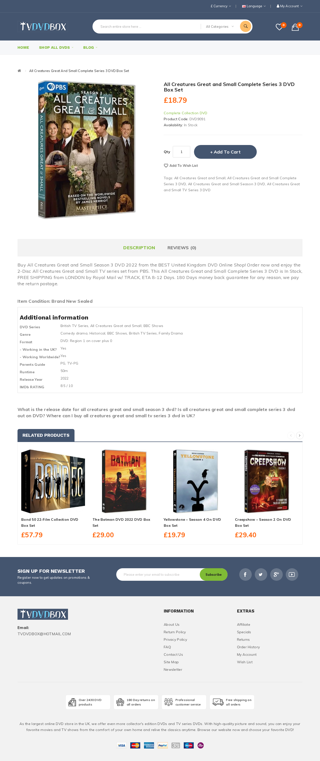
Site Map (171, 662)
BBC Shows (154, 326)
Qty (167, 152)
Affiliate (243, 624)
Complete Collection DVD (185, 113)
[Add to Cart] (42, 507)
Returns (243, 639)
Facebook (245, 574)
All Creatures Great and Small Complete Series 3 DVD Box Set (79, 71)
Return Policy (175, 632)
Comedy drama (74, 333)
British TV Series (74, 326)
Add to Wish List (184, 165)
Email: (23, 628)
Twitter (261, 574)
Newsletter (173, 669)
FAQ (167, 647)
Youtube (292, 574)
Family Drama (171, 333)
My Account (247, 654)
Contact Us (173, 654)
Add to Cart (227, 152)
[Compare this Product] (64, 507)
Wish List (245, 662)
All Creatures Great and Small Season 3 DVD (226, 184)
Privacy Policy (175, 639)
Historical (98, 333)
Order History (248, 647)
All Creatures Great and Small (200, 178)
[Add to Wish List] (53, 507)
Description (139, 247)
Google (276, 574)
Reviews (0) (182, 247)
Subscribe (214, 574)
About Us (172, 624)
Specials (244, 632)
